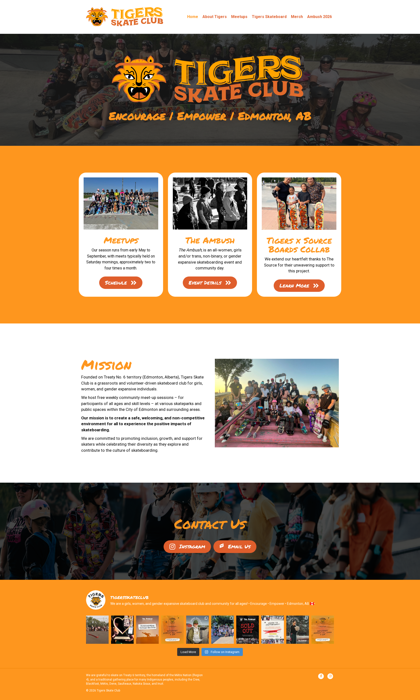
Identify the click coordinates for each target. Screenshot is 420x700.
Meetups (239, 16)
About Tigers (214, 16)
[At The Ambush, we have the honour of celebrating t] (122, 630)
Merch (297, 16)
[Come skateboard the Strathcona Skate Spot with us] (172, 630)
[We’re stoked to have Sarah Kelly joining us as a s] (197, 630)
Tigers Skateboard (269, 16)
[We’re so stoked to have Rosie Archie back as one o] (297, 630)
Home (192, 16)
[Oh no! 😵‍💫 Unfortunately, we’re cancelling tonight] (272, 630)
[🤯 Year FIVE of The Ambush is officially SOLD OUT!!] (247, 630)
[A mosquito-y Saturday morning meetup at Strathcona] (97, 630)
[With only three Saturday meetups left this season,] (322, 630)
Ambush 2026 (319, 16)
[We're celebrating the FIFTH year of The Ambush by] (147, 630)
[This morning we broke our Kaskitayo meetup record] (222, 630)
